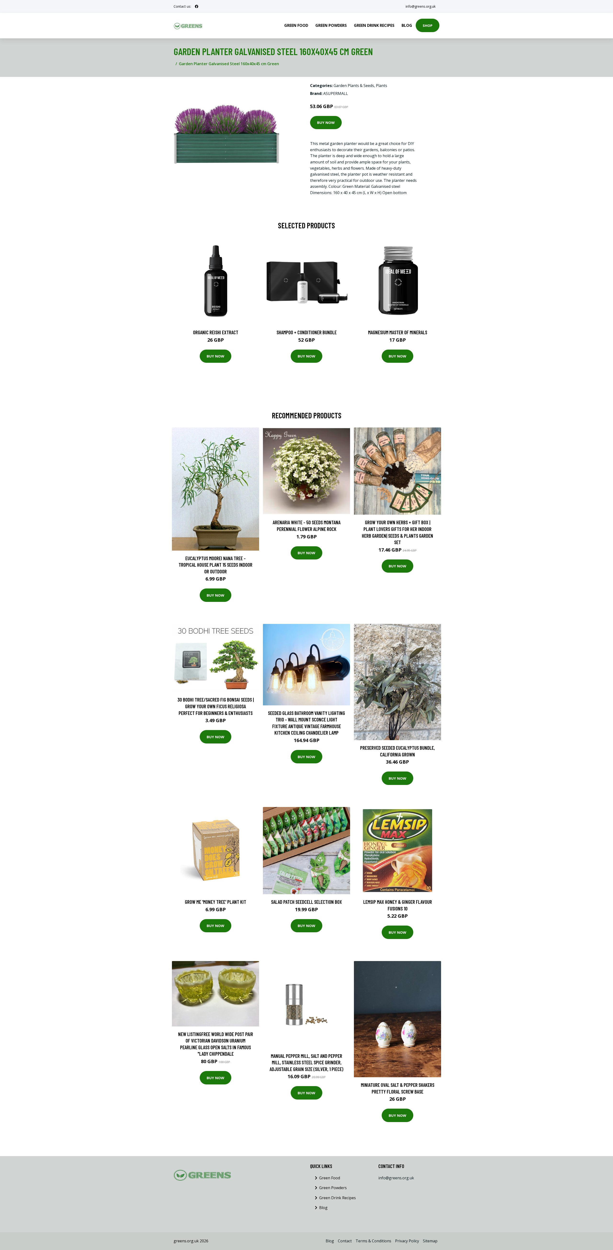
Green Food (296, 25)
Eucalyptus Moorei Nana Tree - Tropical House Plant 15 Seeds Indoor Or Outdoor (215, 564)
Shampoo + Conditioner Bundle (307, 332)
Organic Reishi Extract (215, 332)
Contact (345, 1241)
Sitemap (430, 1241)
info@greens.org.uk (421, 6)
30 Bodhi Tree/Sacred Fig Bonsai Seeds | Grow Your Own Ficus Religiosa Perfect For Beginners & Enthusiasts (215, 706)
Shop (427, 25)
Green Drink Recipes (374, 25)
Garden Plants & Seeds (354, 85)
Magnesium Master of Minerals (397, 332)
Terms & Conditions (373, 1241)
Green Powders (331, 25)
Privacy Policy (407, 1241)
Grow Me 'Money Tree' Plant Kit (215, 902)
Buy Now (326, 122)
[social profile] (196, 6)
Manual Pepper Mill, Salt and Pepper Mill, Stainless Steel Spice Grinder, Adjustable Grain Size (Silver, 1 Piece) (306, 1062)
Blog (407, 25)
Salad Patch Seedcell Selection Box (306, 902)
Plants (381, 85)
